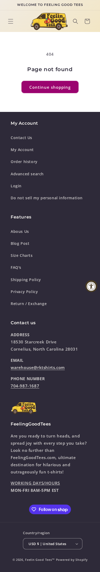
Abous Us (20, 231)
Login (16, 185)
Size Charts (22, 255)
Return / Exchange (29, 303)
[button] (11, 21)
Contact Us (21, 137)
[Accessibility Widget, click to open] (91, 286)
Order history (24, 161)
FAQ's (16, 267)
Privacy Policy (24, 291)
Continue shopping (50, 87)
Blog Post (20, 243)
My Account (22, 149)
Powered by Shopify (72, 560)
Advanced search (27, 173)
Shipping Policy (26, 279)
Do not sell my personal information (47, 197)
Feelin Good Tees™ (40, 560)
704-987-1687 (25, 385)
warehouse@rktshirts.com (38, 367)
